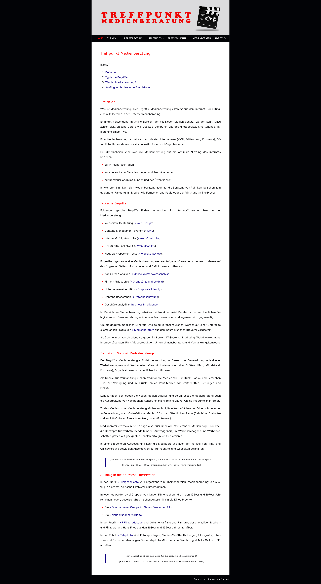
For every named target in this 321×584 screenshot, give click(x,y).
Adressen (220, 38)
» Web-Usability (145, 246)
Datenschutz (201, 579)
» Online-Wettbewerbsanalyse (150, 274)
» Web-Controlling (149, 238)
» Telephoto (125, 535)
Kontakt (224, 579)
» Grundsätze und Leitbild (147, 281)
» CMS (149, 230)
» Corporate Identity (148, 289)
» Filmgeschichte (128, 481)
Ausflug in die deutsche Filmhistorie (127, 87)
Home (100, 38)
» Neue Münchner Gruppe (125, 514)
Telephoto (155, 38)
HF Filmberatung (133, 38)
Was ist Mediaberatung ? (120, 82)
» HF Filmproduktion (130, 522)
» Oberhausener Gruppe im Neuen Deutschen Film (140, 507)
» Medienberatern (143, 329)
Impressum (214, 579)
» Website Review (150, 253)
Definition (111, 72)
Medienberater (202, 38)
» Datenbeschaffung (145, 296)
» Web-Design (143, 223)
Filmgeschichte (177, 38)
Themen (111, 38)
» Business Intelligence (143, 304)
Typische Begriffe (116, 77)
